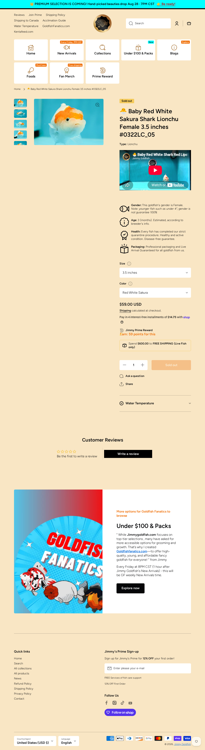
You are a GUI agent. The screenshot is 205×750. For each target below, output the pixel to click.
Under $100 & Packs (144, 526)
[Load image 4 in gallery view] (20, 134)
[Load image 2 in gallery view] (20, 113)
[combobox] (148, 23)
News (17, 678)
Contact (19, 698)
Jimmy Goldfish (182, 744)
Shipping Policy (23, 688)
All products (21, 673)
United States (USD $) (33, 743)
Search (18, 663)
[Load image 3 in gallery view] (20, 124)
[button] (126, 384)
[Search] (129, 23)
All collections (23, 668)
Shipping (125, 310)
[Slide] (129, 264)
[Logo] (102, 23)
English (66, 743)
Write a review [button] (128, 454)
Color (123, 283)
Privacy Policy (22, 693)
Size (122, 263)
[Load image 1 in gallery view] (20, 103)
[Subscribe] (186, 668)
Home (17, 89)
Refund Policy (22, 683)
